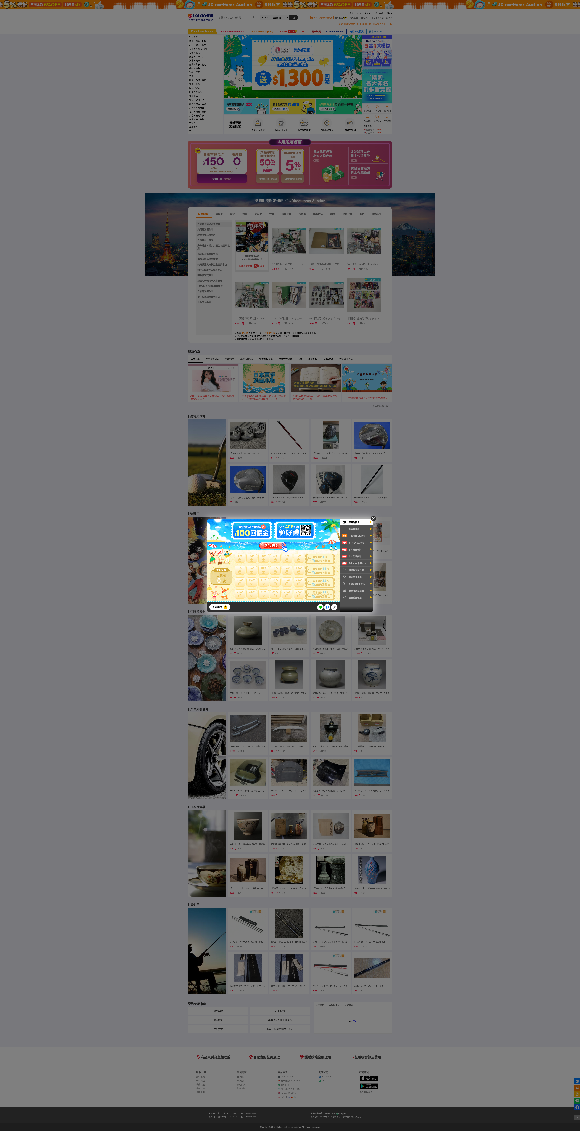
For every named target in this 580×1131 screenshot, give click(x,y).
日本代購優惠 (351, 556)
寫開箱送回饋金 (356, 590)
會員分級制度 (355, 597)
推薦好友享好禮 (356, 570)
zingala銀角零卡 (356, 583)
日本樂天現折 (351, 549)
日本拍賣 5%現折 (353, 535)
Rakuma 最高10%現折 (356, 563)
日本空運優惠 (355, 576)
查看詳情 (217, 607)
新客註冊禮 (353, 528)
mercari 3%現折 (353, 542)
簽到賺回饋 (353, 522)
